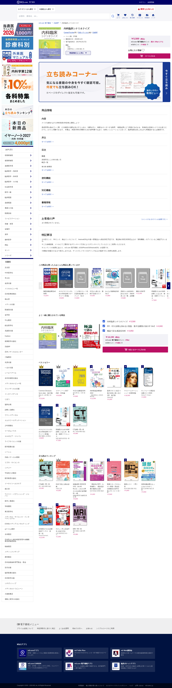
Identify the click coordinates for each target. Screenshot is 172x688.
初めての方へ (77, 628)
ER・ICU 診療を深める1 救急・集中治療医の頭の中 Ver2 (131, 326)
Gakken (8, 336)
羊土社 (7, 278)
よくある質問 (64, 628)
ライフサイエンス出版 (13, 441)
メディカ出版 (10, 304)
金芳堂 (7, 315)
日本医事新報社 (10, 294)
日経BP (7, 346)
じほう (7, 399)
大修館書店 (9, 594)
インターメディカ (11, 394)
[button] (168, 285)
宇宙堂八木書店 (10, 473)
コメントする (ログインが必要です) (153, 219)
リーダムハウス (10, 431)
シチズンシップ (10, 583)
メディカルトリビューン (14, 589)
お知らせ (89, 628)
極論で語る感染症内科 (116, 331)
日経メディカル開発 (12, 457)
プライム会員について (25, 628)
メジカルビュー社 (11, 288)
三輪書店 (8, 357)
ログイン (142, 2)
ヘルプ (131, 685)
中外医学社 (9, 273)
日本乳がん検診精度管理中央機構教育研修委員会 (17, 540)
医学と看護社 (10, 501)
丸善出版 (8, 362)
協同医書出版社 (10, 573)
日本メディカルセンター (14, 352)
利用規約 (81, 685)
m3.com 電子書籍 (45, 23)
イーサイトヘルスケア (13, 483)
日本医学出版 (10, 578)
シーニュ (8, 452)
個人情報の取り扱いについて (95, 685)
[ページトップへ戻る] (165, 684)
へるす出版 (9, 368)
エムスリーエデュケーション (15, 420)
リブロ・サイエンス (12, 462)
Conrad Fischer (69, 32)
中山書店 (8, 320)
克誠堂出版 (9, 331)
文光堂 (7, 267)
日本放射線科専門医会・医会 (15, 562)
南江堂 (7, 489)
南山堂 (7, 299)
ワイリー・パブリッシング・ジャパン (17, 495)
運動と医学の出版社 (12, 599)
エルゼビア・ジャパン (13, 436)
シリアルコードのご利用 (105, 628)
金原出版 (8, 283)
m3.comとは (149, 685)
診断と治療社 (10, 410)
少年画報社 (9, 426)
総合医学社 (9, 325)
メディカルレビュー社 (13, 383)
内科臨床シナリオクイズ (117, 322)
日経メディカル (83, 32)
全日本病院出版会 (11, 378)
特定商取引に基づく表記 (46, 628)
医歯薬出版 (9, 310)
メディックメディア (12, 552)
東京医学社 (9, 511)
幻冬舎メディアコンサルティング (17, 524)
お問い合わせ (139, 685)
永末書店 (8, 534)
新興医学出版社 (10, 341)
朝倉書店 (8, 546)
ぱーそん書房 (10, 529)
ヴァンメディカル (11, 415)
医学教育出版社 (10, 478)
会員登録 (151, 2)
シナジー (8, 468)
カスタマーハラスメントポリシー (116, 685)
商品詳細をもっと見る (77, 53)
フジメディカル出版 (12, 389)
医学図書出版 (10, 447)
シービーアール (10, 373)
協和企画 (8, 404)
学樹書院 (8, 506)
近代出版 (8, 567)
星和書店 (8, 557)
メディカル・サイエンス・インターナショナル (17, 517)
